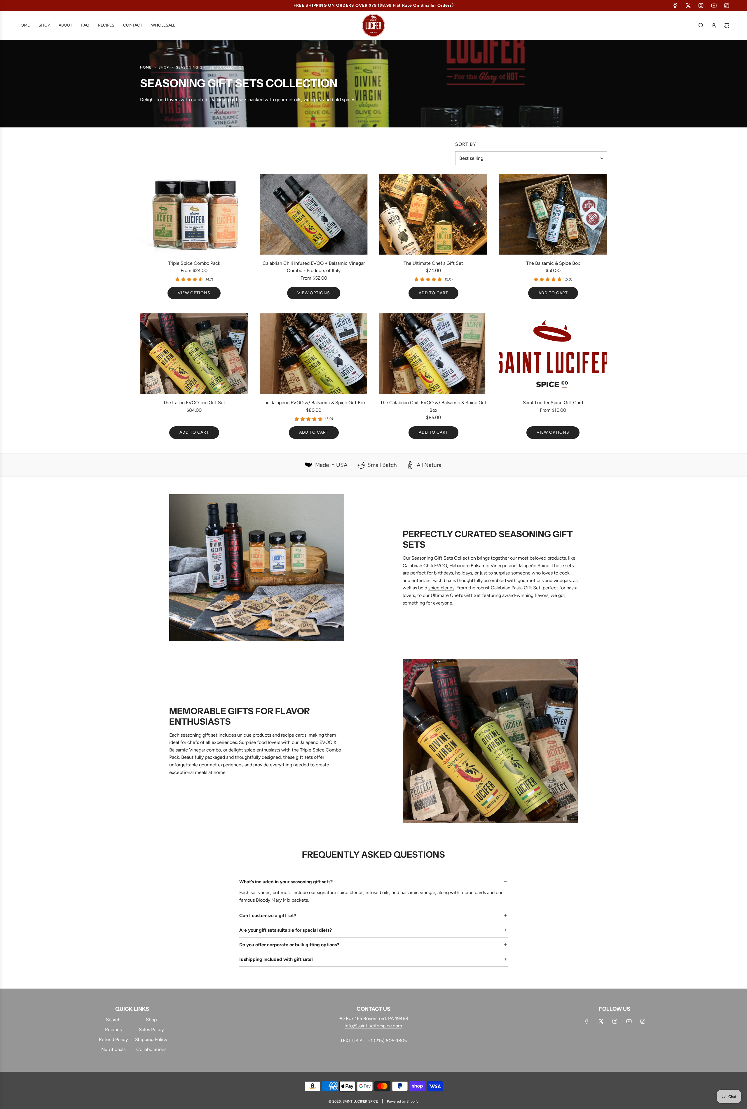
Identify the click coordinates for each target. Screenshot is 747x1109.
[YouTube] (713, 5)
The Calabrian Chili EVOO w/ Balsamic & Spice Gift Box (433, 406)
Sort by (465, 144)
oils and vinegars (554, 580)
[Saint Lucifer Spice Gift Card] (553, 353)
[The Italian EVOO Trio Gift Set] (194, 353)
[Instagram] (700, 5)
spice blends (441, 588)
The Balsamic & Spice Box (553, 263)
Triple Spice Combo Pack (194, 263)
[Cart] (726, 25)
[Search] (700, 25)
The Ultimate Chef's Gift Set (433, 263)
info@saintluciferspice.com (373, 1026)
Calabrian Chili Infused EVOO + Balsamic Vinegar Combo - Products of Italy (314, 267)
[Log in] (713, 25)
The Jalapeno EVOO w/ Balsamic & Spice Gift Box (314, 402)
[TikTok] (726, 5)
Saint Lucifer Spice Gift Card (553, 402)
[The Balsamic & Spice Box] (553, 214)
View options (194, 292)
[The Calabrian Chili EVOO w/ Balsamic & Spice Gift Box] (433, 353)
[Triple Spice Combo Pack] (194, 214)
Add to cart (433, 292)
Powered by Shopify (402, 1101)
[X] (688, 5)
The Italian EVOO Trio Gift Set (194, 402)
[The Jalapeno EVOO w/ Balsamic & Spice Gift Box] (314, 353)
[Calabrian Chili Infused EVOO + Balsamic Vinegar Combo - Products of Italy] (314, 214)
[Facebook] (675, 5)
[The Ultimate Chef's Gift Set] (433, 214)
